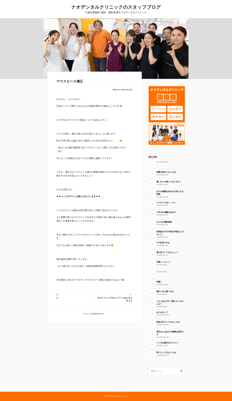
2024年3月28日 (126, 90)
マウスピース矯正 (69, 81)
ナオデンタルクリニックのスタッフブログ (116, 7)
